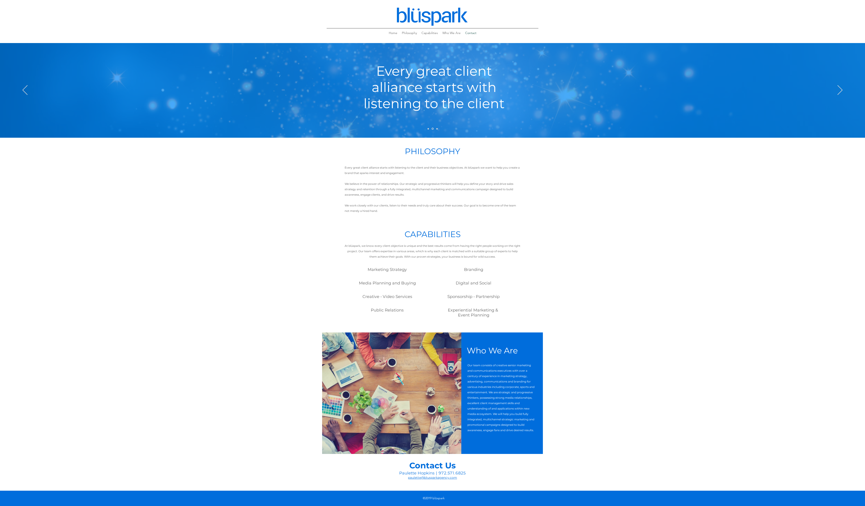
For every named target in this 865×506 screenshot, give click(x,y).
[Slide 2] (433, 129)
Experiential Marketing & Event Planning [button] (473, 313)
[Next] (840, 90)
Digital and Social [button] (473, 283)
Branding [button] (473, 269)
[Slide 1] (428, 128)
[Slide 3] (437, 128)
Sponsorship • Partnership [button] (473, 296)
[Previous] (25, 90)
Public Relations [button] (387, 310)
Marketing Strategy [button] (387, 269)
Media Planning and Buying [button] (387, 283)
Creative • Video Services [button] (387, 296)
